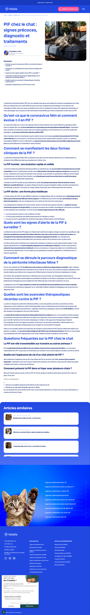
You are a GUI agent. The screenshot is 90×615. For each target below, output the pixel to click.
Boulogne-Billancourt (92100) (63, 553)
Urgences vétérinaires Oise (55, 517)
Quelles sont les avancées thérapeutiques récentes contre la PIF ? (22, 81)
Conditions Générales (10, 547)
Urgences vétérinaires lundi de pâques (38, 551)
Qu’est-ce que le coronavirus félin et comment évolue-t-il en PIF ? (24, 65)
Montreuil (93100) (60, 565)
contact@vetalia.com (10, 541)
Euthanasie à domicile (36, 547)
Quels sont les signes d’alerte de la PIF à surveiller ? (22, 73)
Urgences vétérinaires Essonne (57, 495)
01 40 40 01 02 (8, 544)
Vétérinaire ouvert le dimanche (38, 569)
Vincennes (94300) (60, 547)
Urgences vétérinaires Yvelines (57, 491)
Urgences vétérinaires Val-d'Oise (57, 513)
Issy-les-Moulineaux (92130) (62, 562)
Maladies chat (16, 15)
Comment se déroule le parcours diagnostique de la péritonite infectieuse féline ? (22, 76)
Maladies (10, 15)
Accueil (5, 15)
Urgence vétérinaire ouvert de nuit (39, 560)
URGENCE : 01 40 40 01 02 (69, 9)
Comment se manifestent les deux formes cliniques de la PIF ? (23, 69)
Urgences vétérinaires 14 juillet (38, 554)
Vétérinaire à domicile (35, 566)
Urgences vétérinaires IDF (37, 544)
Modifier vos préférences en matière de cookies (14, 553)
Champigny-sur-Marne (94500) (63, 556)
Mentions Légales (9, 549)
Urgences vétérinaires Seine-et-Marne (59, 487)
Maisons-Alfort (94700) (61, 544)
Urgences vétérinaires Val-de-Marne (59, 508)
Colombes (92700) (60, 559)
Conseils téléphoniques (36, 572)
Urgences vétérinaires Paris (55, 482)
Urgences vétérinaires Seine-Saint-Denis (60, 504)
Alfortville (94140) (59, 550)
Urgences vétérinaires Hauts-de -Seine (60, 500)
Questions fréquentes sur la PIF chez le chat (20, 85)
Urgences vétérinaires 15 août (38, 557)
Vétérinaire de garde (35, 563)
